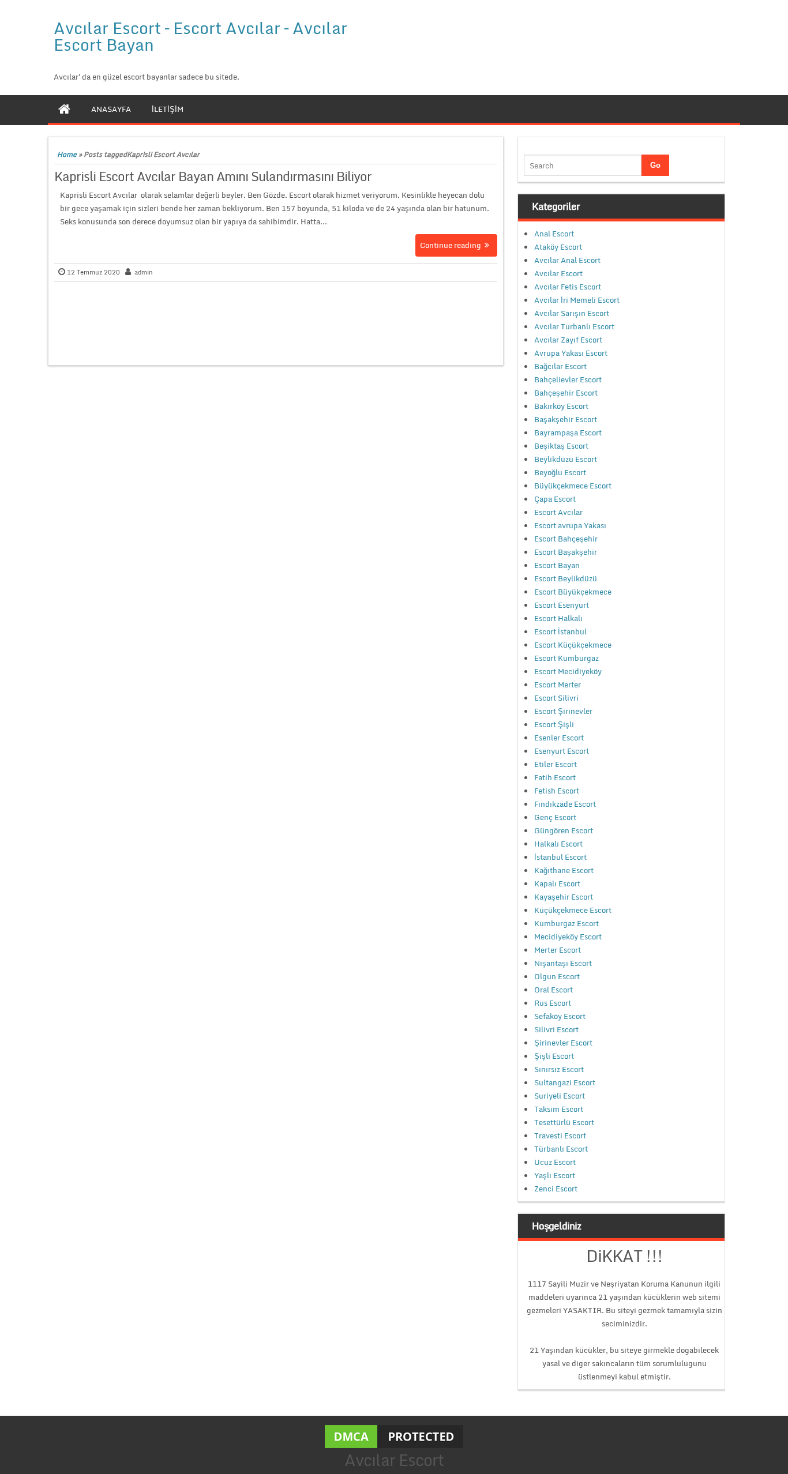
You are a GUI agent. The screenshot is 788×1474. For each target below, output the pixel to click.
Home (67, 154)
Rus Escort (552, 1003)
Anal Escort (554, 233)
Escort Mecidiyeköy (568, 671)
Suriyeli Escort (559, 1095)
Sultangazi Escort (564, 1082)
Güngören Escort (563, 830)
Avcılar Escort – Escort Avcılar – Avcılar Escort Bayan (200, 36)
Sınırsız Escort (559, 1069)
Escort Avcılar (558, 512)
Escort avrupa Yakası (570, 525)
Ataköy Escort (558, 246)
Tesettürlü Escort (564, 1122)
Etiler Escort (555, 764)
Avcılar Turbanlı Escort (574, 326)
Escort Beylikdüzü (565, 578)
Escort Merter (557, 684)
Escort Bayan (557, 565)
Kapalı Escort (557, 883)
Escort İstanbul (560, 631)
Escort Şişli (554, 724)
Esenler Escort (559, 737)
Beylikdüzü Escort (565, 459)
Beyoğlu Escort (560, 472)
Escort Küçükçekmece (572, 644)
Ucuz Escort (555, 1162)
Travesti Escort (560, 1135)
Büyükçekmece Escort (572, 485)
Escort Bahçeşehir (566, 538)
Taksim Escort (558, 1109)
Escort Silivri (556, 697)
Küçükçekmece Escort (572, 910)
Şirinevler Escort (563, 1042)
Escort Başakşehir (565, 552)
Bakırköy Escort (561, 406)
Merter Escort (557, 949)
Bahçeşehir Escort (566, 392)
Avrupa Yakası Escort (570, 353)
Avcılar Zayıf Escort (568, 339)
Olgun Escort (557, 976)
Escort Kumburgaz (566, 658)
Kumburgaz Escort (566, 923)
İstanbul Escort (560, 857)
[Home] (64, 109)
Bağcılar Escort (560, 366)
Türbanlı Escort (561, 1148)
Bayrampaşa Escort (568, 432)
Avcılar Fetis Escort (567, 286)
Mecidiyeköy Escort (568, 936)
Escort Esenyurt (561, 605)
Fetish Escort (556, 790)
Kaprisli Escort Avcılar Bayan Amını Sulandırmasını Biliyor (213, 176)
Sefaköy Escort (560, 1016)
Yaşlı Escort (554, 1175)
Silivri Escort (556, 1029)
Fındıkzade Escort (565, 804)
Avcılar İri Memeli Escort (577, 300)
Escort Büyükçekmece (572, 591)
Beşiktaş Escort (561, 445)
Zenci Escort (555, 1188)
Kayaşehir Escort (563, 896)
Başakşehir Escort (565, 419)
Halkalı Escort (558, 843)
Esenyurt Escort (561, 750)
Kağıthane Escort (564, 870)
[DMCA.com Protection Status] (394, 1435)
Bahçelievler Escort (568, 379)
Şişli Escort (554, 1056)
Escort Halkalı (558, 618)
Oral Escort (553, 989)
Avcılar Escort (558, 273)
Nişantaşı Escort (563, 963)
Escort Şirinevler (563, 711)
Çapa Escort (555, 498)
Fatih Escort (555, 777)
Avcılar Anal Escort (567, 260)
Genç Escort (555, 817)
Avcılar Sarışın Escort (571, 313)
